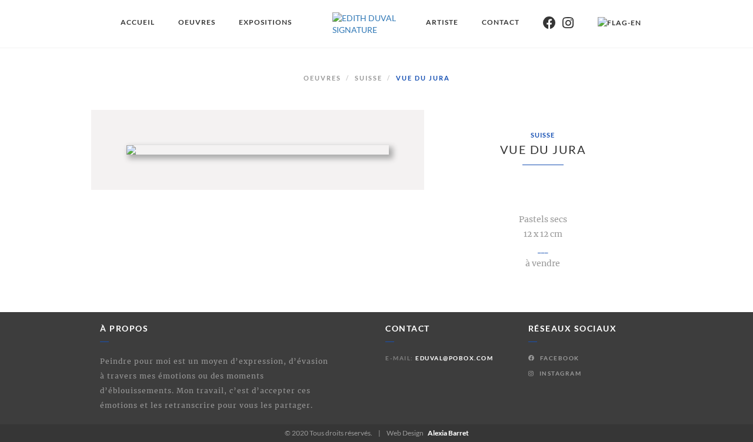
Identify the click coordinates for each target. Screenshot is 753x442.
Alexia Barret (448, 432)
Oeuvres (196, 22)
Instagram (559, 373)
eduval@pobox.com (454, 357)
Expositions (265, 22)
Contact (500, 22)
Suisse (368, 78)
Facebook (558, 357)
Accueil (138, 22)
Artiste (442, 22)
